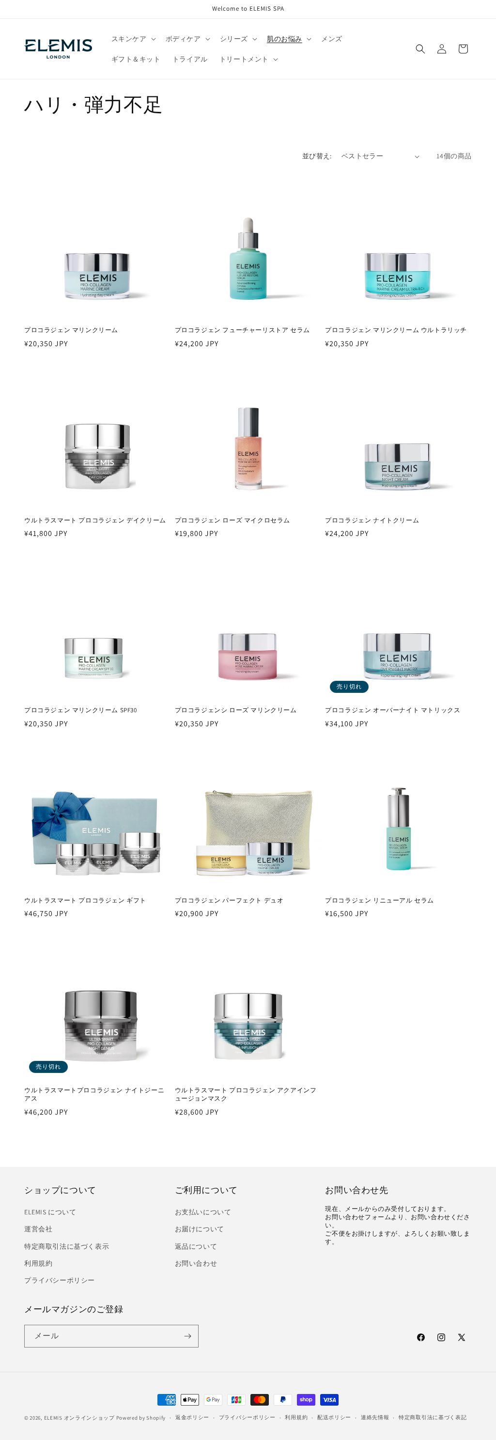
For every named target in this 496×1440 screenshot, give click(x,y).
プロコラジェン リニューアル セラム (379, 900)
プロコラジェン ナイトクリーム (372, 520)
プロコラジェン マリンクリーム (71, 330)
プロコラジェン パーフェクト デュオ (229, 900)
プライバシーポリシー (59, 1280)
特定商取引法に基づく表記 (432, 1417)
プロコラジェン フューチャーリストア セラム (242, 330)
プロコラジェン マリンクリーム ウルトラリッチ (396, 330)
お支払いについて (203, 1212)
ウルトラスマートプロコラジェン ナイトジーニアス (94, 1095)
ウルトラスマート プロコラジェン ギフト (85, 900)
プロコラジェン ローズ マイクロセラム (232, 520)
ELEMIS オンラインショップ (79, 1417)
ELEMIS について (50, 1212)
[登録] (187, 1336)
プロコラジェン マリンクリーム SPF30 (80, 710)
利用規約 (38, 1263)
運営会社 (38, 1229)
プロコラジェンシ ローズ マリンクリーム (236, 710)
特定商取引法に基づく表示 (66, 1246)
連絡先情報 (375, 1417)
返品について (196, 1246)
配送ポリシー (334, 1417)
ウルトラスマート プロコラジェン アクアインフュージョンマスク (246, 1095)
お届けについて (199, 1229)
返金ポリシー (192, 1417)
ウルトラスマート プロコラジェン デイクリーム (95, 520)
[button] (133, 39)
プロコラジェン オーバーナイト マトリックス (392, 710)
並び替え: (317, 156)
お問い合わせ (196, 1263)
